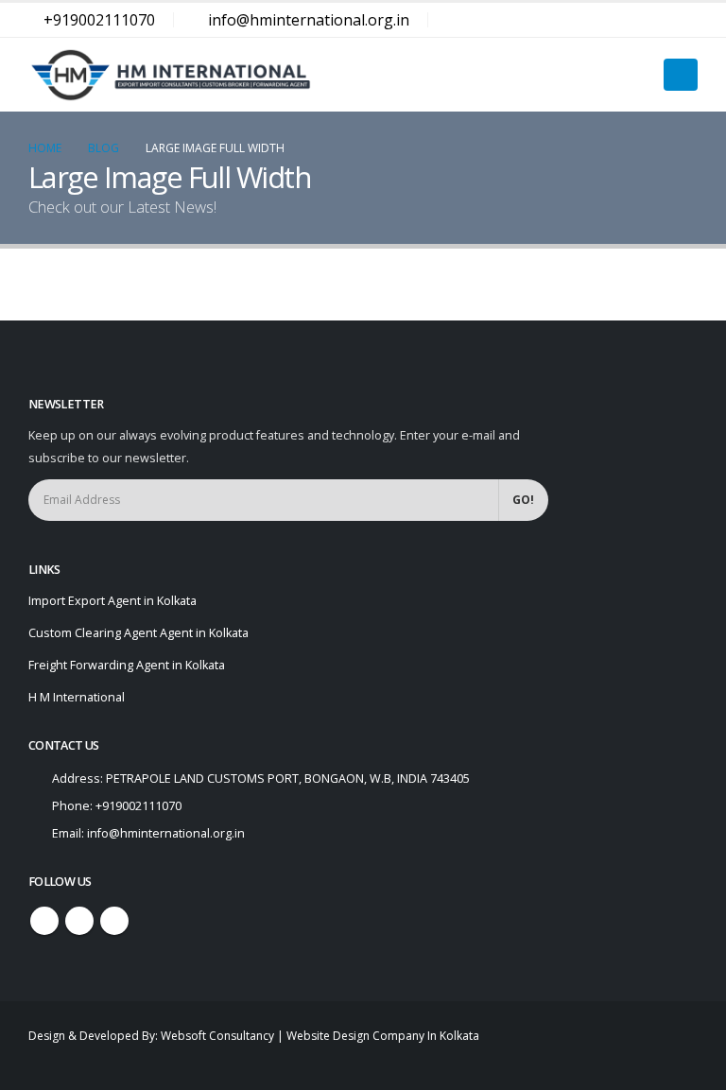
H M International (76, 697)
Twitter (79, 921)
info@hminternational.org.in (308, 19)
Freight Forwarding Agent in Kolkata (126, 665)
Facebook (44, 921)
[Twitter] (649, 20)
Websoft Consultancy (217, 1036)
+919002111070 (99, 19)
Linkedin (114, 921)
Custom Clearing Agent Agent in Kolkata (138, 633)
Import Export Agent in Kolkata (112, 601)
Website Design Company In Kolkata (382, 1036)
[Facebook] (616, 20)
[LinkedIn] (682, 20)
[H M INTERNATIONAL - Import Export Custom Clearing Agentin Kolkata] (170, 74)
